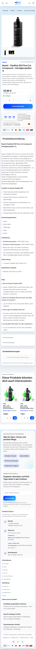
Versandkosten (7, 579)
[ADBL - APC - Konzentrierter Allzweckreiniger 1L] (10, 394)
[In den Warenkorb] (15, 418)
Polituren (19, 10)
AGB (4, 595)
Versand (14, 93)
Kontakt (5, 573)
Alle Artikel (6, 563)
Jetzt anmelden (9, 498)
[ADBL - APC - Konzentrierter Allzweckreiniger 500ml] (27, 394)
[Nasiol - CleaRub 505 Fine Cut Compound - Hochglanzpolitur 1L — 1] (5, 52)
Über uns (5, 570)
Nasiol (4, 62)
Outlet (4, 566)
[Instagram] (13, 642)
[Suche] (6, 3)
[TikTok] (22, 642)
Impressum (6, 586)
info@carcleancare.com (15, 525)
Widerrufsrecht (7, 592)
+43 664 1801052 (13, 523)
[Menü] (3, 3)
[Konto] (29, 3)
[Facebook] (18, 642)
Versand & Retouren (8, 576)
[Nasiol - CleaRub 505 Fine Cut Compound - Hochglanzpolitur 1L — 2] (11, 52)
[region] (18, 32)
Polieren (12, 10)
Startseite (5, 10)
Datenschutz (6, 589)
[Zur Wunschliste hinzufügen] (30, 100)
